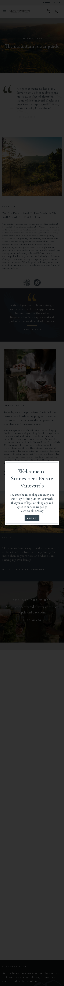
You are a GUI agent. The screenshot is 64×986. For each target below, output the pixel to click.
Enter (32, 518)
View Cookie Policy (32, 510)
